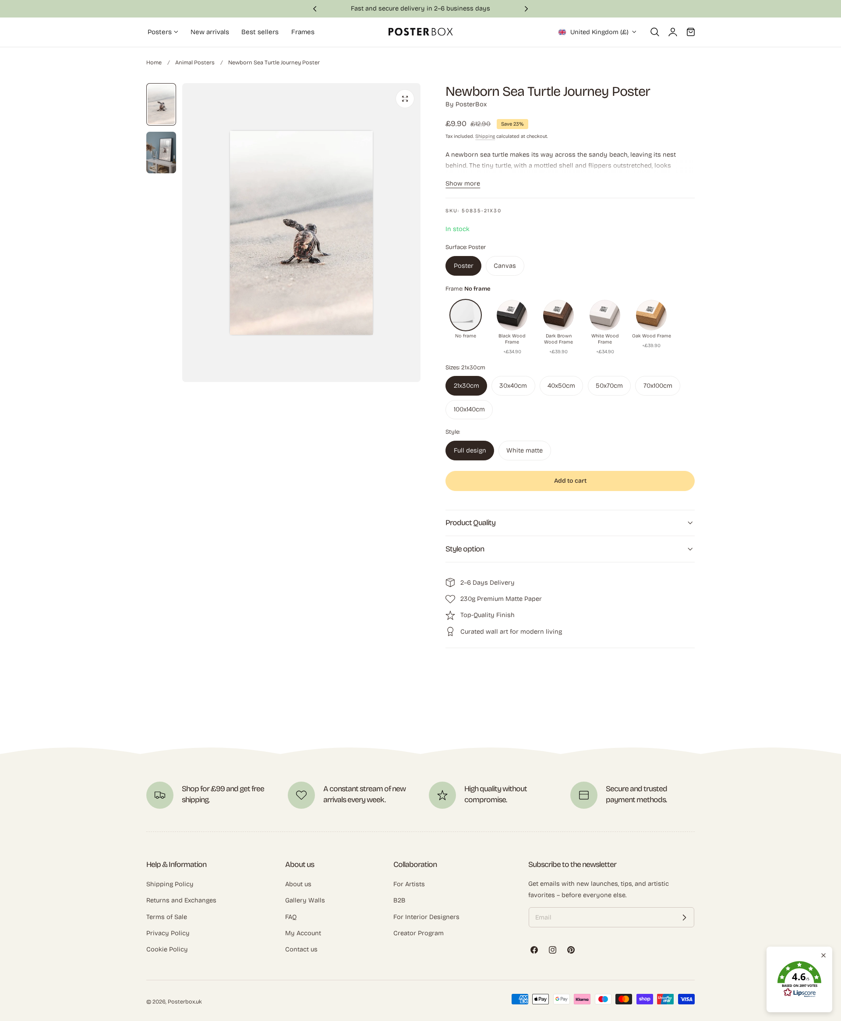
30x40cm (513, 385)
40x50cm (561, 385)
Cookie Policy (167, 949)
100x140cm (469, 409)
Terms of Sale (166, 917)
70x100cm (657, 385)
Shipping (485, 136)
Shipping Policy (170, 884)
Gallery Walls (305, 900)
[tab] (161, 104)
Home (154, 62)
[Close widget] (823, 955)
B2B (399, 900)
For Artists (409, 884)
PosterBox (471, 104)
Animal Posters (195, 62)
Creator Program (418, 933)
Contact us (301, 949)
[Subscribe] (684, 917)
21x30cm (466, 385)
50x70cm (609, 385)
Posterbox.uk (185, 1002)
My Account (303, 933)
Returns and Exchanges (181, 900)
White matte (524, 450)
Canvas (505, 265)
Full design (470, 450)
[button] (655, 32)
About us (298, 884)
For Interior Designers (426, 917)
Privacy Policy (168, 933)
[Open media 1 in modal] (405, 98)
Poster (464, 265)
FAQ (291, 917)
